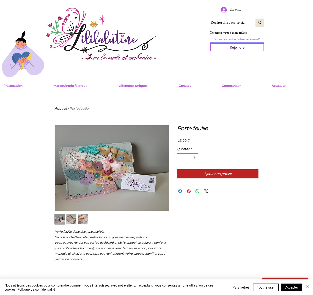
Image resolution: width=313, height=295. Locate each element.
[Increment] (195, 158)
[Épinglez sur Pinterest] (189, 191)
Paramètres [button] (241, 287)
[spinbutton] (188, 158)
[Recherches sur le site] (259, 23)
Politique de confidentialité (36, 289)
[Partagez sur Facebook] (180, 191)
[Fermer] (307, 287)
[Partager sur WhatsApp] (197, 191)
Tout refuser (266, 287)
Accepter (291, 287)
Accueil (61, 108)
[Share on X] (206, 191)
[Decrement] (181, 158)
